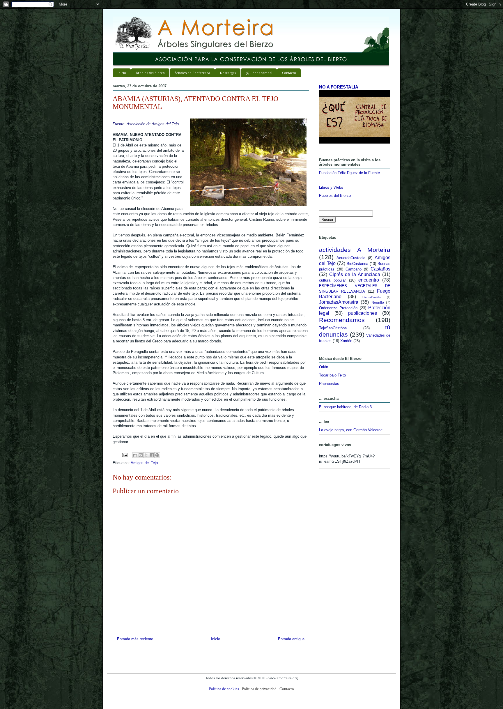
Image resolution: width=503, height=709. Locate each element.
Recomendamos (342, 320)
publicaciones (362, 313)
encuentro (368, 279)
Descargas (228, 72)
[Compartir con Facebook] (152, 455)
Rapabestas (329, 383)
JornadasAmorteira (338, 302)
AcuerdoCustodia (350, 258)
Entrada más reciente (135, 639)
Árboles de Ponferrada (192, 72)
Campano (354, 269)
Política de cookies (224, 689)
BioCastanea (357, 263)
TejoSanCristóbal (333, 328)
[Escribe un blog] (141, 455)
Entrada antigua (291, 639)
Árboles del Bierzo (150, 72)
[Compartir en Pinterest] (157, 455)
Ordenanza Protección (338, 308)
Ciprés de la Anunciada (354, 274)
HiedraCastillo (371, 297)
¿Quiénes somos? (259, 72)
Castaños (380, 268)
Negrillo (377, 302)
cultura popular (332, 280)
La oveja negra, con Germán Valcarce (350, 430)
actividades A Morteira (354, 249)
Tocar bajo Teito (332, 375)
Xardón (346, 341)
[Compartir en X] (146, 455)
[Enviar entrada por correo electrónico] (124, 454)
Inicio (122, 72)
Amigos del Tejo (144, 463)
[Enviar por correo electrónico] (135, 455)
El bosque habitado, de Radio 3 (345, 407)
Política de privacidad (259, 689)
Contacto (289, 72)
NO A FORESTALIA (338, 86)
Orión (323, 367)
